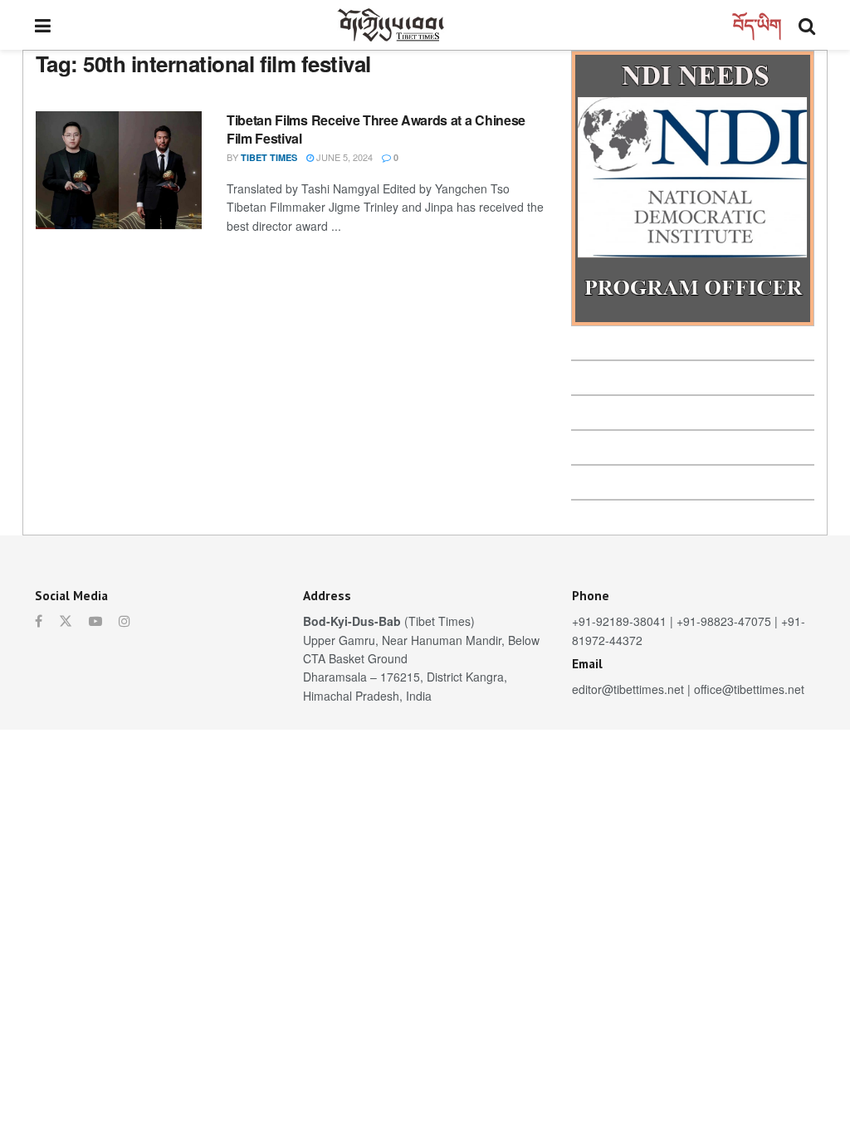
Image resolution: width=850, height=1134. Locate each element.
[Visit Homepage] (392, 25)
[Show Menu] (43, 25)
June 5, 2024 (343, 157)
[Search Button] (807, 25)
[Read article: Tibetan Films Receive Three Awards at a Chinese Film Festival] (119, 170)
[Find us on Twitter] (65, 621)
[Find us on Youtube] (95, 621)
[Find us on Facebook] (38, 621)
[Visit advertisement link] (692, 188)
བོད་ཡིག (757, 24)
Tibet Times (269, 157)
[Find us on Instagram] (124, 621)
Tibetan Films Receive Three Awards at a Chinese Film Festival (376, 129)
